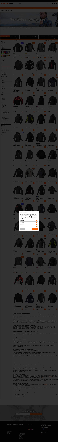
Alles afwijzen (22, 228)
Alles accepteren (35, 228)
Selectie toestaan (28, 228)
